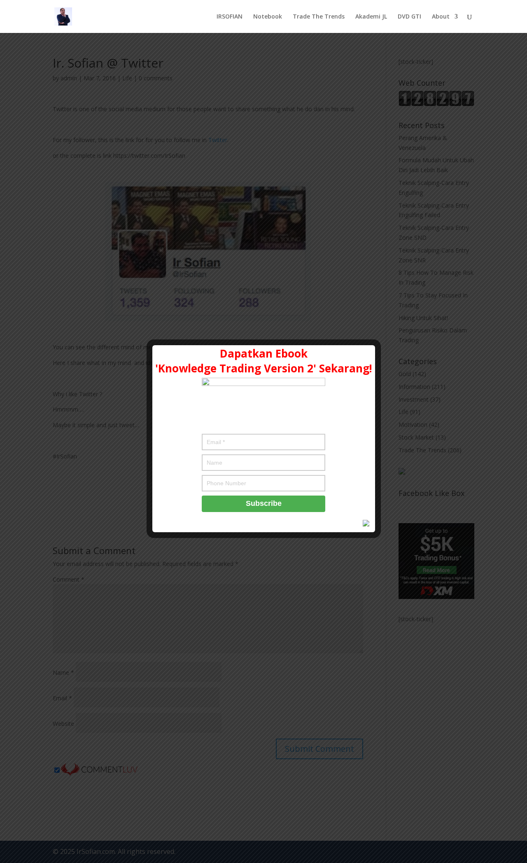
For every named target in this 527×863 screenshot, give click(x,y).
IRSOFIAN (230, 17)
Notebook (267, 17)
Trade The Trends (319, 17)
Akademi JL (371, 17)
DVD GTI (409, 17)
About (441, 17)
